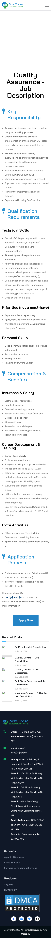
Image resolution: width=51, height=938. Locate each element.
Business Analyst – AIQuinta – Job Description (32, 694)
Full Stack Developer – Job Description (30, 683)
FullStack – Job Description (30, 647)
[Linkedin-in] (21, 918)
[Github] (37, 918)
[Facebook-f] (13, 918)
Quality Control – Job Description (27, 659)
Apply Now (25, 620)
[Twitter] (29, 918)
